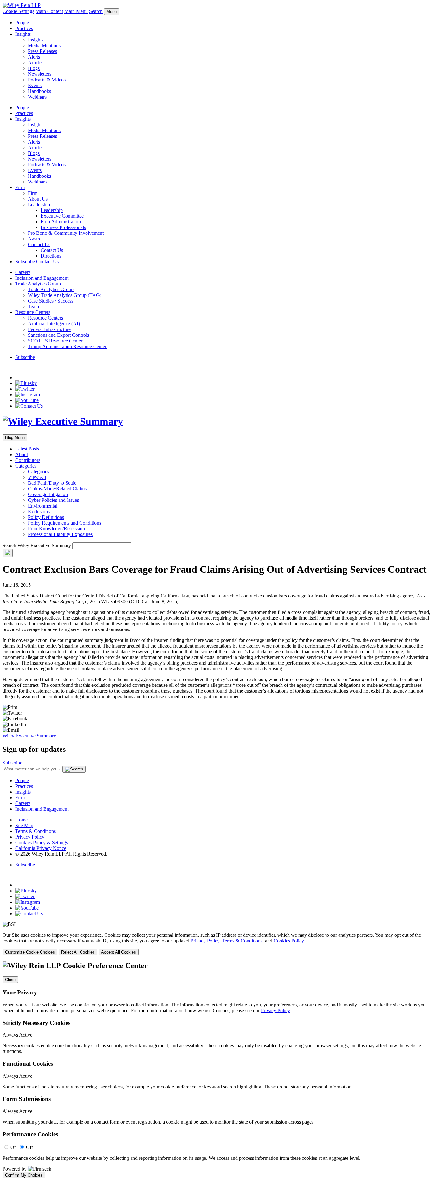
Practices (24, 28)
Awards (35, 238)
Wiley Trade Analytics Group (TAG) (64, 295)
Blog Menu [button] (15, 437)
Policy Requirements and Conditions (64, 523)
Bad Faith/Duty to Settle (52, 483)
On (13, 1147)
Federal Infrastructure (49, 329)
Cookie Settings (18, 11)
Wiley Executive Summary (29, 735)
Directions (51, 256)
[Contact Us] (29, 406)
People (22, 22)
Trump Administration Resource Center (67, 346)
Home (21, 819)
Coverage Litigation (48, 494)
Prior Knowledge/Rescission (56, 528)
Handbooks (39, 91)
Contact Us (39, 244)
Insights (23, 34)
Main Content (49, 11)
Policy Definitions (46, 517)
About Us (38, 198)
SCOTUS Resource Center (55, 340)
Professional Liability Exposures (60, 534)
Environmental (42, 505)
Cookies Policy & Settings (41, 842)
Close (10, 979)
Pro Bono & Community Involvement (66, 233)
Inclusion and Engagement (41, 278)
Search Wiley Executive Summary (37, 545)
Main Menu (76, 11)
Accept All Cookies (118, 952)
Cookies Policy (289, 940)
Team (33, 306)
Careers (22, 272)
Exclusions (39, 511)
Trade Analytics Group (38, 283)
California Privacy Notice (40, 848)
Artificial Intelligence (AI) (54, 323)
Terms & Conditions (35, 831)
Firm (20, 187)
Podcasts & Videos (47, 79)
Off (29, 1147)
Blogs (34, 68)
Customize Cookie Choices (30, 952)
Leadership (39, 204)
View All (37, 477)
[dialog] (216, 943)
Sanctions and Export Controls (58, 335)
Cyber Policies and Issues (53, 500)
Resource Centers (32, 312)
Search (96, 11)
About (21, 454)
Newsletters (39, 74)
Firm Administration (61, 221)
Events (35, 85)
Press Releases (42, 51)
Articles (35, 62)
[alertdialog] (216, 1069)
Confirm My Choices (23, 1175)
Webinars (37, 96)
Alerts (34, 57)
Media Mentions (44, 45)
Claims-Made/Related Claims (57, 488)
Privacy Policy (29, 836)
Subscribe (25, 261)
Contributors (27, 460)
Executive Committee (62, 216)
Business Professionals (63, 227)
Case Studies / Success (50, 300)
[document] (216, 1069)
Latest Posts (27, 448)
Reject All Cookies (78, 952)
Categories (25, 466)
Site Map (24, 825)
